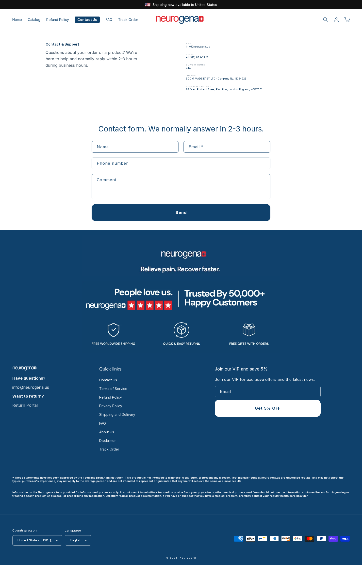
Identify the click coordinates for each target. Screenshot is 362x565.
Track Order (109, 449)
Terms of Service (113, 389)
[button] (325, 19)
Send (181, 212)
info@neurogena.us (198, 46)
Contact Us (108, 380)
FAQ (102, 423)
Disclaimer (107, 440)
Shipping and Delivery (117, 414)
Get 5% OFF (267, 408)
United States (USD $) (34, 540)
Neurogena (188, 557)
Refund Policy (110, 397)
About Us (106, 432)
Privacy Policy (110, 406)
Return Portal (25, 405)
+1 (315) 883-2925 (197, 57)
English (76, 540)
